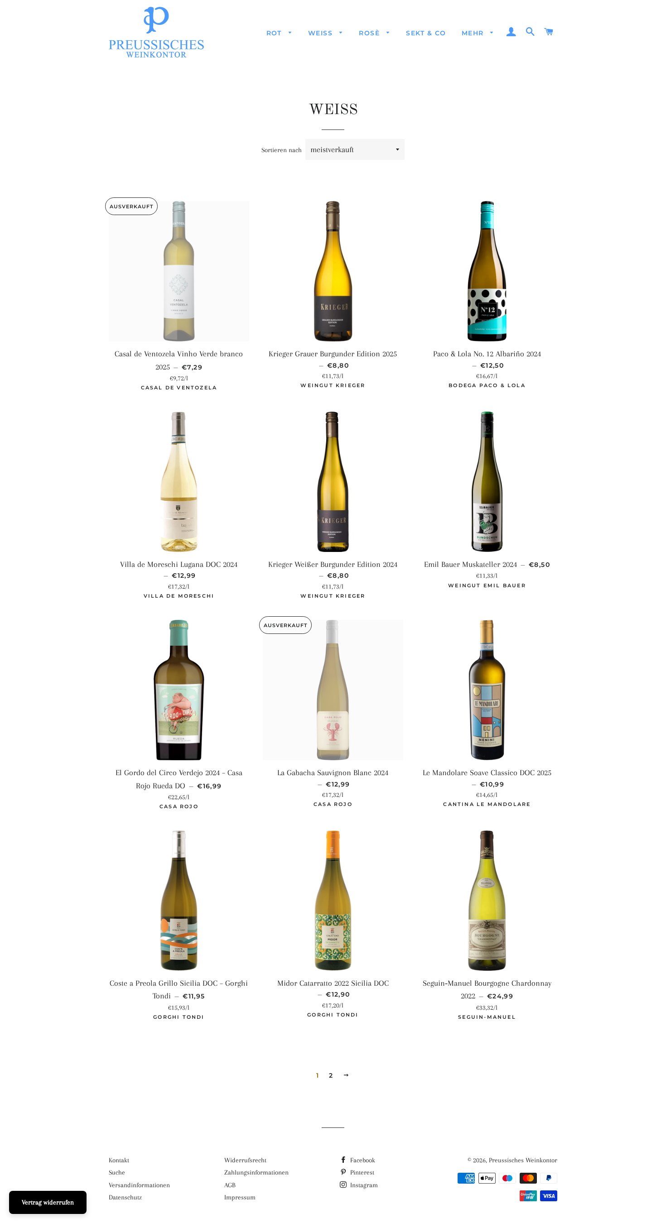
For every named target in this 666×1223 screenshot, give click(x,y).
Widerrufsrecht (245, 1160)
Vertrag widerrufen (48, 1202)
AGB (230, 1185)
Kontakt (119, 1160)
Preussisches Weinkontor (523, 1160)
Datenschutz (125, 1197)
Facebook (361, 1160)
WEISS (321, 33)
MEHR (474, 33)
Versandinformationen (139, 1185)
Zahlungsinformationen (256, 1172)
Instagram (363, 1185)
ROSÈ (370, 33)
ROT (275, 33)
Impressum (240, 1197)
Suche (117, 1172)
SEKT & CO (426, 33)
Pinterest (361, 1172)
